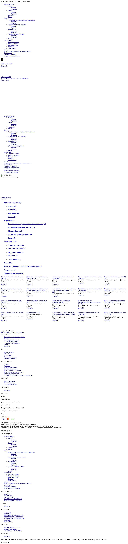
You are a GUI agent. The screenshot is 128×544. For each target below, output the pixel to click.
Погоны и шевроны (13, 43)
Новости (6, 338)
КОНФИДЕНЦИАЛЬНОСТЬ (13, 500)
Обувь (6, 49)
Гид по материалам (9, 381)
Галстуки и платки (13, 42)
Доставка (8, 78)
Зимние (10, 6)
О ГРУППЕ (7, 512)
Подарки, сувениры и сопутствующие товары (17, 51)
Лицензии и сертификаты (12, 343)
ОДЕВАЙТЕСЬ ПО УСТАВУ (13, 530)
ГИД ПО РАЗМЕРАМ (10, 529)
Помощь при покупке (10, 367)
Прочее (10, 17)
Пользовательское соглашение (13, 370)
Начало (3, 332)
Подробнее (4, 66)
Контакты (14, 78)
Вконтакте (7, 390)
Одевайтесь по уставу (10, 384)
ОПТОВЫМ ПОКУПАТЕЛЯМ (13, 517)
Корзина (6, 80)
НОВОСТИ (7, 514)
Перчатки (10, 46)
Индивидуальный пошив (11, 170)
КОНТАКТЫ (8, 521)
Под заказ (3, 284)
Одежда (6, 18)
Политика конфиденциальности (13, 372)
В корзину (55, 284)
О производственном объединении (14, 337)
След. (17, 332)
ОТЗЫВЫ (7, 520)
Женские (13, 7)
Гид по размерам (9, 382)
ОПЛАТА (7, 494)
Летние (10, 10)
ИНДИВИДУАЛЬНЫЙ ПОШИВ (14, 515)
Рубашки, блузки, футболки (16, 34)
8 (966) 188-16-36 (6, 77)
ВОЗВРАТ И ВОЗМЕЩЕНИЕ (13, 499)
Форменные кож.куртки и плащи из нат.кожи (21, 20)
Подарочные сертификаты (12, 56)
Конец (22, 332)
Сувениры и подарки (10, 357)
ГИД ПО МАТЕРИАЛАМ (12, 527)
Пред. (7, 332)
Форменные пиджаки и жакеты (17, 24)
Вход (2, 80)
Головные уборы (9, 4)
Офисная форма (12, 29)
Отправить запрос (22, 78)
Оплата (3, 78)
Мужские (14, 9)
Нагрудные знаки (13, 45)
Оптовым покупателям (11, 172)
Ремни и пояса (12, 48)
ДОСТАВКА (8, 495)
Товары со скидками (10, 54)
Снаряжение (8, 53)
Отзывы (6, 344)
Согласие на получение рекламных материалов (18, 375)
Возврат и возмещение (11, 369)
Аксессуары (7, 40)
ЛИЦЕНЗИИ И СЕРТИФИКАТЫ (14, 518)
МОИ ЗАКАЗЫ (8, 497)
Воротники (11, 15)
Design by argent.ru (6, 430)
